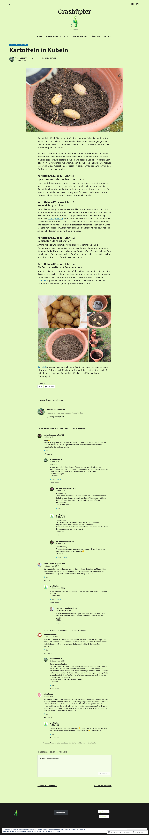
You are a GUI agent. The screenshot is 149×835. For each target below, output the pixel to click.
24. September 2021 (51, 636)
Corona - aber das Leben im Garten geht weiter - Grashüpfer (73, 743)
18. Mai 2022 (48, 696)
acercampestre (27, 58)
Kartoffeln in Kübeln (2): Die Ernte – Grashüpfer (68, 630)
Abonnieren (60, 812)
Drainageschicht (55, 218)
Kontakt (108, 36)
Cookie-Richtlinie (55, 831)
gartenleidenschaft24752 (54, 435)
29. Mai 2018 (60, 490)
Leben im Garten (79, 36)
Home (39, 36)
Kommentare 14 (51, 58)
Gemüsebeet (23, 45)
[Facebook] (132, 4)
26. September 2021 (57, 661)
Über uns (96, 36)
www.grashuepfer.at (56, 417)
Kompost (42, 280)
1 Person (58, 479)
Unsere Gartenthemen (56, 36)
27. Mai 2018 (48, 437)
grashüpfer (60, 515)
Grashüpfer (74, 11)
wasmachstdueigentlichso (54, 564)
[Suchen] (10, 4)
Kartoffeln (42, 367)
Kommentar (104, 773)
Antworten (49, 454)
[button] (62, 311)
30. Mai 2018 (60, 517)
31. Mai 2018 (60, 544)
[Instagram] (137, 4)
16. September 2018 (51, 566)
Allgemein (13, 45)
